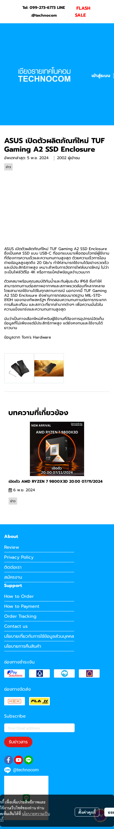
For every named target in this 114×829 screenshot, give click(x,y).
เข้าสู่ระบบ (101, 75)
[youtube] (18, 760)
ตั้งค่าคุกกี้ (87, 812)
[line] (28, 760)
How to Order (19, 596)
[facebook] (8, 760)
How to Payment (21, 606)
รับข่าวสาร (18, 742)
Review (11, 547)
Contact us (16, 626)
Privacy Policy (18, 557)
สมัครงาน (13, 577)
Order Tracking (20, 616)
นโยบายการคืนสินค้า (22, 646)
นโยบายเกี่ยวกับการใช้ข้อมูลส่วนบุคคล (39, 636)
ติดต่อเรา (13, 567)
